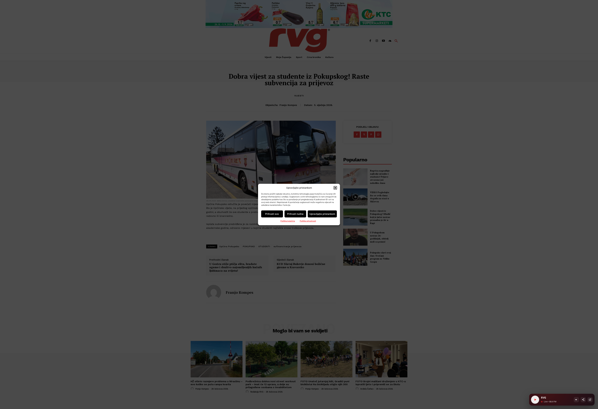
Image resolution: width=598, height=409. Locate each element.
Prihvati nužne (295, 213)
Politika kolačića (287, 221)
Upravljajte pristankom (322, 213)
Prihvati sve (272, 213)
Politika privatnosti (308, 221)
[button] (335, 187)
